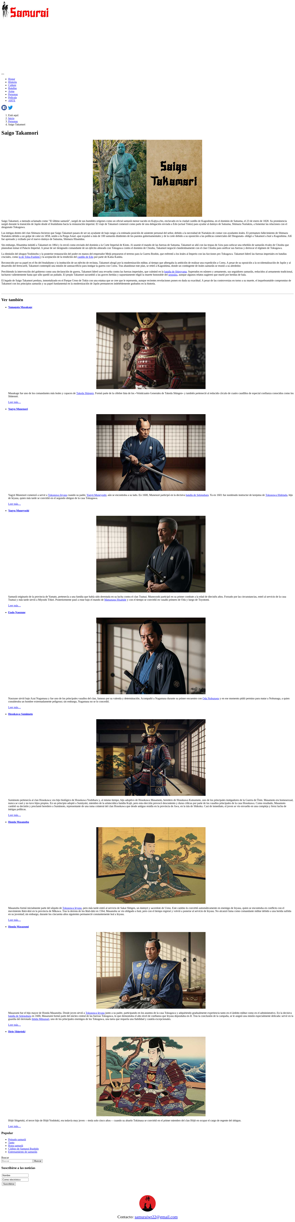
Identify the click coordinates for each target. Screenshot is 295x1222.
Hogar (11, 78)
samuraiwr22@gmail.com (156, 1217)
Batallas (12, 88)
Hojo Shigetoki (16, 1031)
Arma (11, 91)
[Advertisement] (147, 46)
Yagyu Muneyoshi (18, 510)
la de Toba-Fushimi (29, 256)
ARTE (11, 100)
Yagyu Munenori (18, 409)
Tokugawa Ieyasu (57, 495)
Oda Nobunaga (210, 698)
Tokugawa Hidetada (276, 495)
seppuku (172, 274)
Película (12, 97)
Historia (12, 82)
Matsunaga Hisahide (115, 599)
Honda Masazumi (18, 926)
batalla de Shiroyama (175, 271)
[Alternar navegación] (2, 74)
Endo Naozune (16, 612)
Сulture (12, 85)
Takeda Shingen (85, 393)
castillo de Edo (85, 256)
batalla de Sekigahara (197, 495)
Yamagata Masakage (20, 307)
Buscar (5, 1157)
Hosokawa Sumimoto (20, 714)
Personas (13, 94)
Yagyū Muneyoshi (96, 495)
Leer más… (14, 402)
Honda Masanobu (18, 821)
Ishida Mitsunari (40, 1019)
